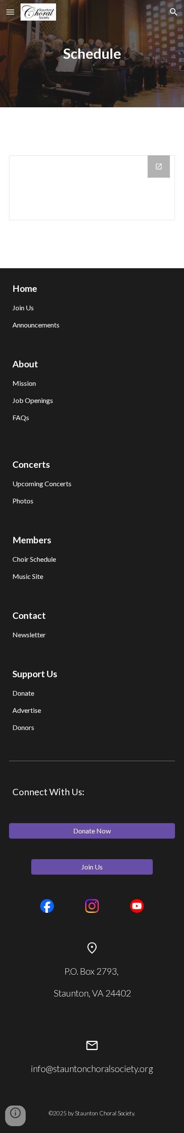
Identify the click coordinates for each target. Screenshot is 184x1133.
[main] (92, 53)
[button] (10, 12)
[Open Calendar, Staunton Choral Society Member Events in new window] (159, 166)
